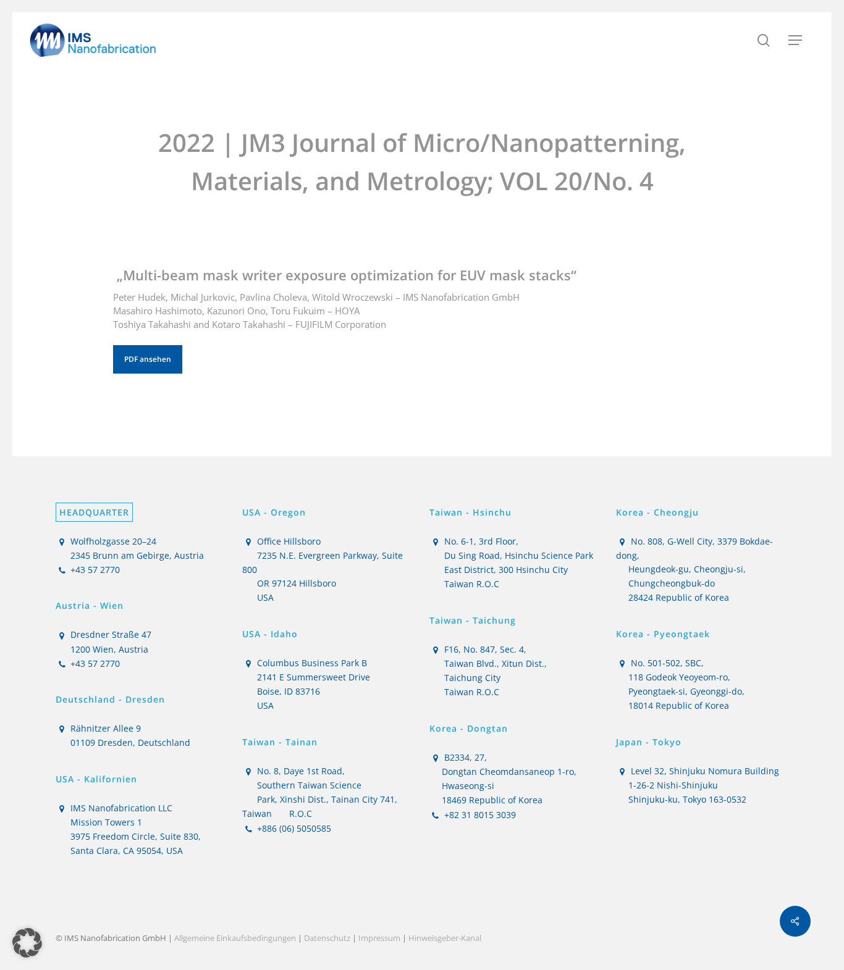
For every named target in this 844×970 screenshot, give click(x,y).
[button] (795, 40)
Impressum (379, 937)
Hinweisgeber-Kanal (444, 937)
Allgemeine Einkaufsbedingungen (235, 937)
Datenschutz (327, 937)
